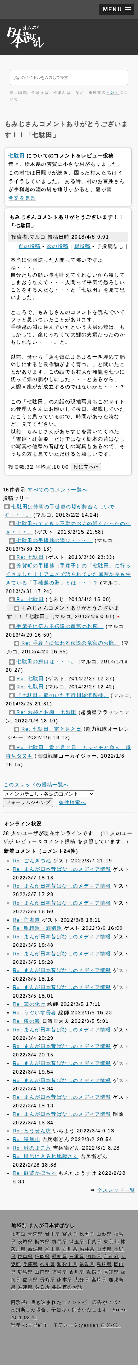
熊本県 (64, 1279)
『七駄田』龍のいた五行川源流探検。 (62, 695)
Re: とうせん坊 (32, 1131)
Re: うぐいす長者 (35, 1012)
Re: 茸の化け (29, 1004)
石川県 (69, 1249)
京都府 (111, 1256)
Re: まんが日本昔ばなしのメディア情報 (62, 869)
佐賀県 (30, 1279)
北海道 (18, 1234)
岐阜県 (25, 1256)
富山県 (52, 1249)
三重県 (77, 1256)
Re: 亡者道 (26, 920)
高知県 (111, 1272)
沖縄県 (25, 1287)
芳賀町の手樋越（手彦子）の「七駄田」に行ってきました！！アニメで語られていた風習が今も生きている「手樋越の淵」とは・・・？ (68, 574)
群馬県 (59, 1241)
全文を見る (22, 198)
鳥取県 (86, 1264)
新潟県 (35, 1249)
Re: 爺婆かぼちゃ (35, 1173)
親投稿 (82, 246)
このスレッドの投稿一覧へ (36, 784)
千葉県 (94, 1241)
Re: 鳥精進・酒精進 (37, 928)
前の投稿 (30, 246)
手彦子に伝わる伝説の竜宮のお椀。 (59, 626)
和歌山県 (67, 1264)
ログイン (110, 1325)
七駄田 (16, 155)
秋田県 (86, 1234)
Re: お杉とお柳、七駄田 (46, 712)
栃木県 (42, 1241)
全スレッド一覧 (116, 1190)
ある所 (42, 1287)
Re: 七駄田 (29, 557)
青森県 (35, 1234)
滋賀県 (94, 1256)
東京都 (111, 1241)
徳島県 (59, 1272)
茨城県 (25, 1241)
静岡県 (42, 1256)
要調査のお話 (67, 1287)
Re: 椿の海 (26, 1021)
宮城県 (69, 1234)
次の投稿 (58, 246)
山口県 (42, 1272)
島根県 (104, 1264)
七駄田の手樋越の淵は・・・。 (54, 540)
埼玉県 (77, 1241)
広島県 (25, 1272)
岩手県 (52, 1234)
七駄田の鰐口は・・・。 (45, 661)
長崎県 (47, 1279)
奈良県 (47, 1264)
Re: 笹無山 (26, 1139)
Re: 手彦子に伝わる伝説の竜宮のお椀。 (69, 643)
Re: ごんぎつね (32, 860)
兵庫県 (30, 1264)
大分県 (82, 1279)
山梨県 (104, 1249)
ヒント (112, 92)
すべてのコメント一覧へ (57, 489)
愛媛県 (94, 1272)
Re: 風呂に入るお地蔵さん (46, 1156)
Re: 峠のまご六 (32, 1148)
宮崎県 (99, 1279)
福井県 (86, 1249)
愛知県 (59, 1256)
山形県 (104, 1234)
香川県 (77, 1272)
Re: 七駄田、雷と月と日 (50, 729)
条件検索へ (72, 802)
